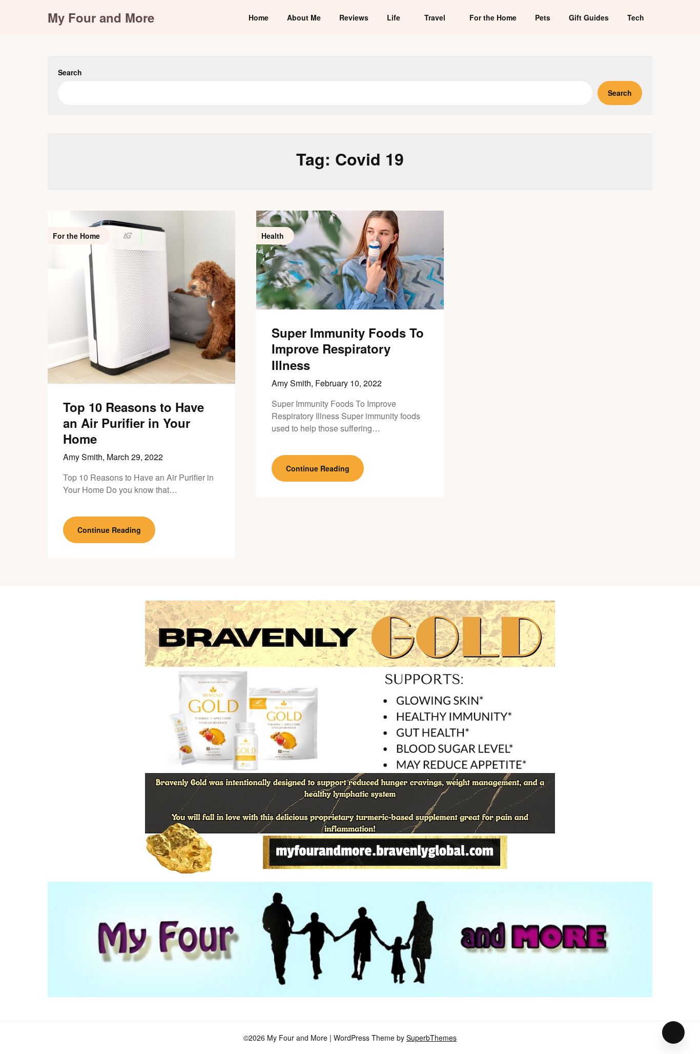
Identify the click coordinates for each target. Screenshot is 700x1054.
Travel (434, 17)
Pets (542, 17)
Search (70, 72)
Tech (635, 17)
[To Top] (673, 1032)
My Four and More (101, 18)
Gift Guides (589, 17)
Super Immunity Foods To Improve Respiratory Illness (348, 348)
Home (259, 17)
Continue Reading (109, 530)
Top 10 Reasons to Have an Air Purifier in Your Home (133, 422)
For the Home (493, 17)
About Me (304, 17)
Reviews (353, 17)
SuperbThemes (431, 1037)
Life (393, 17)
